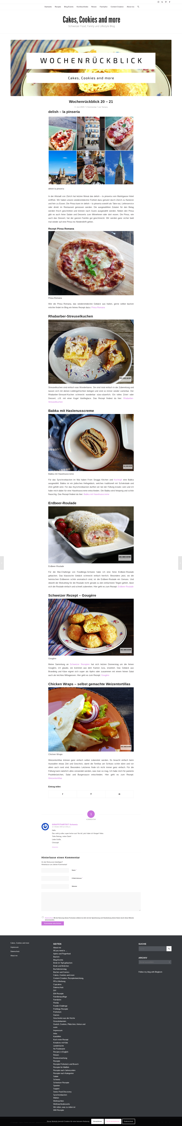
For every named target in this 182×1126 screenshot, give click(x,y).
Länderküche (58, 1046)
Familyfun (57, 1000)
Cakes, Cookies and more (20, 943)
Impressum (15, 947)
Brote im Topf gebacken (62, 963)
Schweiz (56, 1079)
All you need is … (60, 950)
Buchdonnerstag (59, 969)
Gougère (105, 675)
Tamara (105, 107)
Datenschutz (49, 918)
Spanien (56, 1085)
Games (56, 1015)
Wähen (56, 1098)
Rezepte (56, 1061)
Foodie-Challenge (60, 1006)
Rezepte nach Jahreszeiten (64, 1070)
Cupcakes (57, 984)
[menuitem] (48, 7)
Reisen (56, 1055)
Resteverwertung (60, 1058)
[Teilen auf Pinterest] (91, 794)
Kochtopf (118, 479)
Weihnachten (58, 1101)
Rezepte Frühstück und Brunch (65, 1064)
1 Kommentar (91, 107)
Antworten (55, 847)
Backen (56, 957)
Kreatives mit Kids (60, 1043)
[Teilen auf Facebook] (62, 794)
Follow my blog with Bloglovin (150, 972)
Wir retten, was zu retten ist (64, 1107)
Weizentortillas (55, 778)
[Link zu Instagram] (158, 2)
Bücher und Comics (61, 972)
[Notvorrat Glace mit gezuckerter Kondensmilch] (180, 563)
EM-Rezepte (58, 994)
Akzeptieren (97, 1121)
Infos (55, 1033)
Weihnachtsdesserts (61, 1104)
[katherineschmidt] (91, 21)
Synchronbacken (60, 1095)
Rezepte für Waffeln (61, 1067)
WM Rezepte (58, 1110)
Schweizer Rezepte (61, 1083)
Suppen (56, 1089)
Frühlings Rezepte (60, 1009)
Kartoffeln (57, 1036)
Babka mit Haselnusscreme (96, 494)
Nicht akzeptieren (112, 1121)
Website (74, 886)
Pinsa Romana (98, 307)
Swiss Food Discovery (62, 1092)
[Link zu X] (162, 2)
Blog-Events (58, 960)
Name (74, 870)
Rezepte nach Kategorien (63, 1073)
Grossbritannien (59, 1021)
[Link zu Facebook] (169, 2)
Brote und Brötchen (61, 966)
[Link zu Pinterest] (166, 2)
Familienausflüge (60, 997)
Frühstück (57, 1012)
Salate (55, 1076)
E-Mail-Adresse (77, 878)
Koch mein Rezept (60, 1039)
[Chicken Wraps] (2, 563)
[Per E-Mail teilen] (119, 794)
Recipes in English (60, 1052)
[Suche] (137, 7)
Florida (56, 1003)
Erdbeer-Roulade (125, 586)
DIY (54, 990)
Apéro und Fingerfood (62, 954)
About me (14, 956)
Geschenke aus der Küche (64, 1018)
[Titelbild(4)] (91, 68)
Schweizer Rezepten (80, 664)
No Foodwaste (59, 1049)
